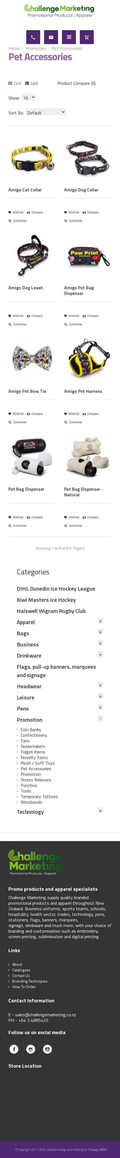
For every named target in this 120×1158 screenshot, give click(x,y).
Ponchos (29, 785)
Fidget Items (33, 751)
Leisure (25, 697)
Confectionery (34, 735)
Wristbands (31, 802)
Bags (23, 633)
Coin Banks (31, 729)
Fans (25, 740)
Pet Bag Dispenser (26, 489)
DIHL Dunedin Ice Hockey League (56, 588)
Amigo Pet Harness (83, 391)
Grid (17, 83)
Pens (23, 708)
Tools (26, 791)
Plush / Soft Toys (38, 763)
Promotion (36, 48)
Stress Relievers (36, 779)
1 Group (92, 1149)
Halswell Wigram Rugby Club (51, 610)
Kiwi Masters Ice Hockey (46, 599)
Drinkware (29, 655)
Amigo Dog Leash (25, 287)
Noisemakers (33, 746)
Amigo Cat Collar (25, 189)
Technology (30, 811)
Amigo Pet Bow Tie (27, 391)
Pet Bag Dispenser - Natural (83, 491)
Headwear (29, 686)
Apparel (26, 622)
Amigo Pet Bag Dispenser (79, 290)
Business (28, 644)
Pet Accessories (67, 48)
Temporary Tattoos (39, 796)
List (34, 83)
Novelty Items (34, 757)
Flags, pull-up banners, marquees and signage (56, 670)
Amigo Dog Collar (81, 189)
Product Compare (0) (76, 83)
